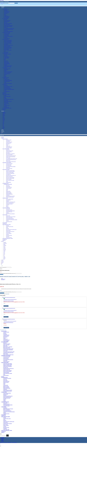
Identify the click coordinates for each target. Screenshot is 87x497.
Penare (7, 227)
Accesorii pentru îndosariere (10, 218)
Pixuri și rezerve (8, 232)
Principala (2, 437)
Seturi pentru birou (8, 165)
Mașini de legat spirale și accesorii (10, 216)
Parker (4, 244)
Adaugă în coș (1, 274)
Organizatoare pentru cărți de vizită (11, 159)
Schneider (4, 242)
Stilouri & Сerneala (6, 382)
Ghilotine (7, 220)
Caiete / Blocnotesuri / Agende (10, 180)
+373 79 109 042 (6, 1)
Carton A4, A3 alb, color (9, 176)
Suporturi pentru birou (9, 168)
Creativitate (7, 236)
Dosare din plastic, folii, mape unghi (11, 155)
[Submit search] (11, 267)
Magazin (2, 438)
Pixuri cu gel (7, 185)
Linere (4, 384)
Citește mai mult (6, 327)
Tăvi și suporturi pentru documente (10, 166)
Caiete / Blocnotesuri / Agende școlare (11, 229)
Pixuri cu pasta (8, 186)
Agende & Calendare (8, 179)
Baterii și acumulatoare (9, 217)
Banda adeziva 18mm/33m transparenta (9, 311)
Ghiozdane (7, 228)
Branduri (2, 241)
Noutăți (2, 440)
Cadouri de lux (5, 223)
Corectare (7, 234)
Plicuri (7, 181)
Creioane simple (5, 385)
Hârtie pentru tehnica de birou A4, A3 (11, 175)
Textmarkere (5, 389)
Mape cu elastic (8, 160)
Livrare (2, 439)
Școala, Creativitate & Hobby (7, 224)
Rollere (4, 383)
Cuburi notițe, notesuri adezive (10, 170)
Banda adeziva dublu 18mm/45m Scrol (8, 322)
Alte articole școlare (9, 235)
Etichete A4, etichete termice (10, 172)
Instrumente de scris (5, 183)
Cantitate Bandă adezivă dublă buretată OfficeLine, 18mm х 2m (7, 273)
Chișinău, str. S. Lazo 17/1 (3, 442)
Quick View (13, 297)
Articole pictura (8, 230)
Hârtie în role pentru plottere (10, 178)
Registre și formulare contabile (10, 171)
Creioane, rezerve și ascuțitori (10, 231)
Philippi (4, 246)
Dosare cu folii (8, 157)
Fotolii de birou (5, 222)
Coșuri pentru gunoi (8, 164)
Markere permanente (6, 387)
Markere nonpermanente (6, 388)
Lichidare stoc (5, 239)
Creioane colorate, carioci (9, 226)
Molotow (2, 376)
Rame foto (4, 240)
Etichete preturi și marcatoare (10, 173)
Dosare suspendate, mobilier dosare (11, 161)
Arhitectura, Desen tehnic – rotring (8, 238)
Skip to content (2, 0)
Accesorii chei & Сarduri (9, 163)
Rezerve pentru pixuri (6, 381)
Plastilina (7, 225)
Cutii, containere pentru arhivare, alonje (11, 158)
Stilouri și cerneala (8, 233)
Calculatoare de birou (9, 221)
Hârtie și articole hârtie (6, 169)
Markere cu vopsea (6, 386)
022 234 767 (2, 1)
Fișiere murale (8, 167)
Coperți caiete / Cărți (9, 237)
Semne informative (8, 182)
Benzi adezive (2, 279)
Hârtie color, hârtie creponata (10, 177)
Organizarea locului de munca (7, 162)
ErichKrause (5, 243)
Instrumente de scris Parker (8, 184)
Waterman (4, 245)
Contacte (2, 441)
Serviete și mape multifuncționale (10, 156)
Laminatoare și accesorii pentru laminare (11, 219)
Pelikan (4, 247)
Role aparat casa (8, 174)
